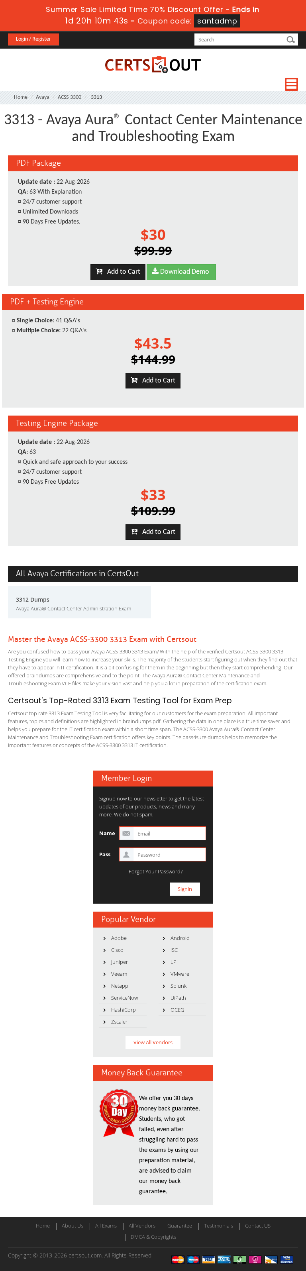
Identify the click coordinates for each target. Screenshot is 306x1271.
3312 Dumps (32, 599)
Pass (104, 854)
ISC (174, 949)
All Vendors (142, 1225)
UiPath (178, 997)
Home (20, 97)
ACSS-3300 (69, 97)
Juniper (119, 961)
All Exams (106, 1225)
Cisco (117, 949)
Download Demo (184, 272)
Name (107, 833)
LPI (174, 961)
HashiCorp (123, 1009)
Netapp (119, 985)
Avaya (42, 97)
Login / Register (33, 39)
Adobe (119, 937)
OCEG (177, 1009)
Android (180, 937)
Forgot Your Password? (155, 872)
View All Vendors (153, 1042)
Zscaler (119, 1021)
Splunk (178, 985)
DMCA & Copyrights (153, 1236)
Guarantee (179, 1225)
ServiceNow (124, 997)
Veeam (119, 973)
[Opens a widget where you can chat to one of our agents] (251, 1225)
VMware (180, 973)
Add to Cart (121, 272)
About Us (72, 1225)
